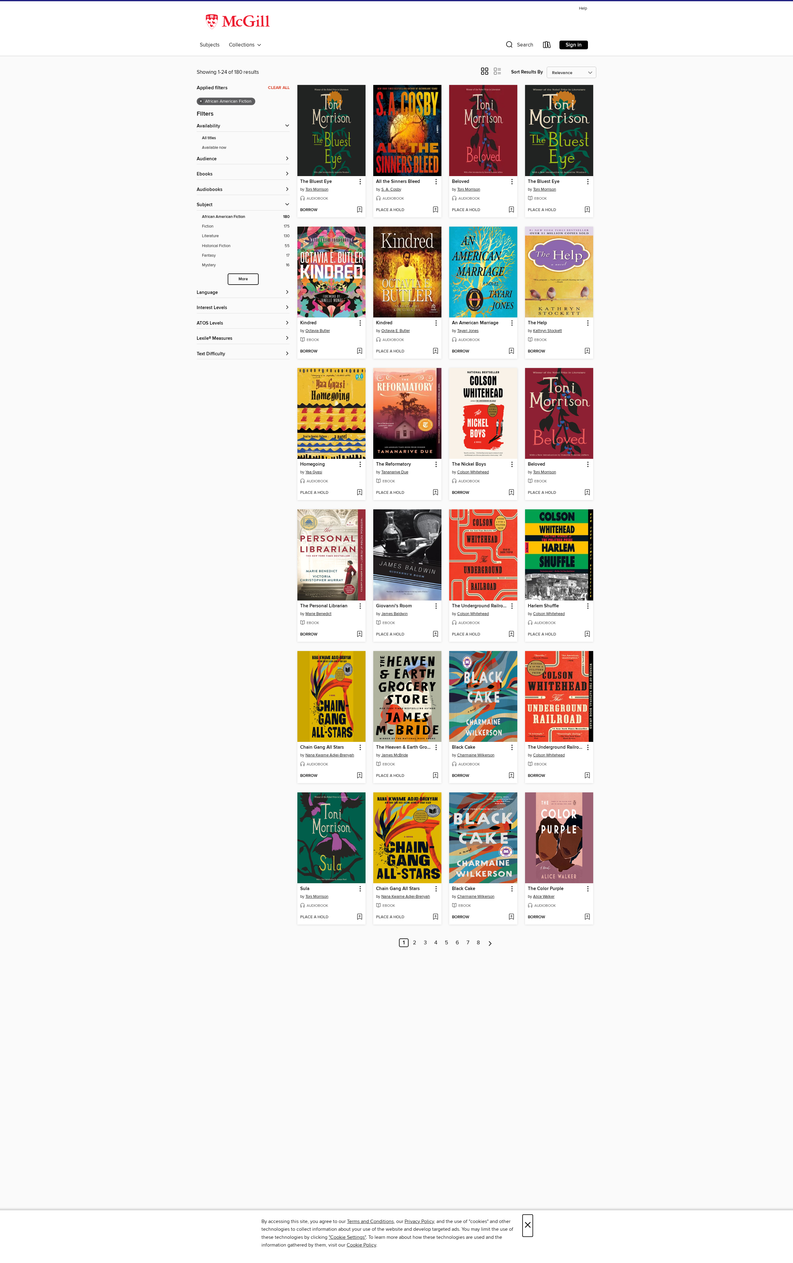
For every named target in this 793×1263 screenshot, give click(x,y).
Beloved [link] (460, 181)
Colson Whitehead (473, 472)
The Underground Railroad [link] (480, 606)
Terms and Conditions (370, 1221)
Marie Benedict (318, 613)
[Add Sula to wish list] (359, 917)
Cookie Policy (361, 1245)
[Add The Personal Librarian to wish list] (359, 635)
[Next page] (490, 942)
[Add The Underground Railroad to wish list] (511, 635)
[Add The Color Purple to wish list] (587, 917)
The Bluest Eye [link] (316, 181)
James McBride (394, 755)
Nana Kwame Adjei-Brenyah (329, 755)
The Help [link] (537, 323)
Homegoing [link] (312, 464)
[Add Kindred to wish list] (359, 352)
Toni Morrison (316, 189)
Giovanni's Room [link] (394, 606)
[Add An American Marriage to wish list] (511, 352)
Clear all (279, 88)
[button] (519, 46)
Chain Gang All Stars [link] (322, 747)
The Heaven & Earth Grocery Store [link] (404, 747)
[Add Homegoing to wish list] (359, 493)
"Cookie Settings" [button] (347, 1237)
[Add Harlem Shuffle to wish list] (587, 635)
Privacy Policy (419, 1221)
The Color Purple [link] (545, 889)
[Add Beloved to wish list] (511, 210)
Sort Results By (527, 72)
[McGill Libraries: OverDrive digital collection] (238, 21)
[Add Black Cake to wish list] (511, 776)
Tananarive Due (394, 472)
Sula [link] (304, 889)
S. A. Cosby (391, 189)
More (243, 279)
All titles (209, 138)
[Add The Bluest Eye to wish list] (359, 210)
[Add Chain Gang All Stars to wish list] (359, 776)
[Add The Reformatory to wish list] (435, 493)
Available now (214, 147)
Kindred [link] (308, 323)
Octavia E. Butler (395, 330)
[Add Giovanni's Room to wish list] (435, 635)
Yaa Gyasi (313, 472)
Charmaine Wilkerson (475, 755)
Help (583, 8)
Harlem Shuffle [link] (543, 606)
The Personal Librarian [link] (324, 606)
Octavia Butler (317, 330)
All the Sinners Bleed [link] (398, 181)
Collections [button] (243, 45)
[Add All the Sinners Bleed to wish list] (435, 210)
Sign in (574, 45)
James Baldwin (394, 613)
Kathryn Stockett (547, 330)
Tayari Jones (468, 330)
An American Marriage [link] (475, 323)
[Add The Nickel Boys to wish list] (511, 493)
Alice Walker (543, 896)
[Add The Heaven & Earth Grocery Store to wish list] (435, 776)
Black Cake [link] (463, 747)
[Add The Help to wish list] (587, 352)
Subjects (210, 45)
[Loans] (547, 46)
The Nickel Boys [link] (469, 464)
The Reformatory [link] (393, 464)
